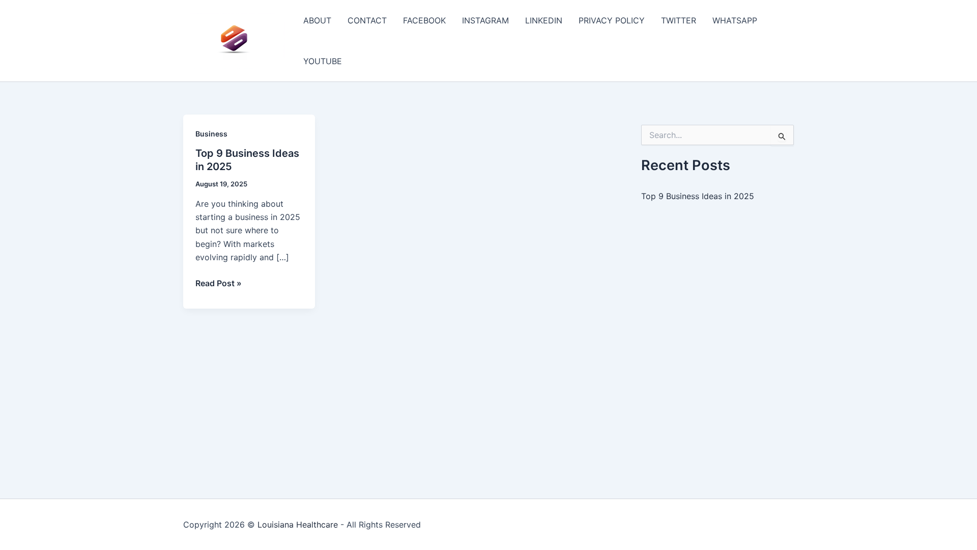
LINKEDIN (543, 20)
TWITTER (678, 20)
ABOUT (317, 20)
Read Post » (218, 284)
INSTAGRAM (485, 20)
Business (211, 133)
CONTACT (367, 20)
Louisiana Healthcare (297, 524)
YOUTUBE (322, 61)
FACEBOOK (424, 20)
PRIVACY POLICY (612, 20)
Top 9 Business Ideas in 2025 (697, 196)
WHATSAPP (734, 20)
